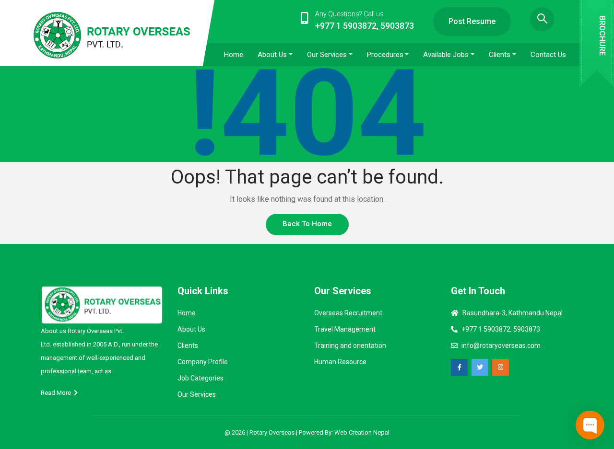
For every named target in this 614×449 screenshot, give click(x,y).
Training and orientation (350, 345)
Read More (57, 392)
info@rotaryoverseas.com (501, 345)
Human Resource (340, 362)
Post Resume (472, 21)
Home (186, 313)
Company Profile (202, 362)
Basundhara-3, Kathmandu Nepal (512, 313)
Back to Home (307, 223)
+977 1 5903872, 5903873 (500, 329)
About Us (191, 329)
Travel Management (345, 329)
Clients (187, 345)
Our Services (196, 394)
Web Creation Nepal (362, 432)
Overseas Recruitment (348, 313)
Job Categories (200, 378)
